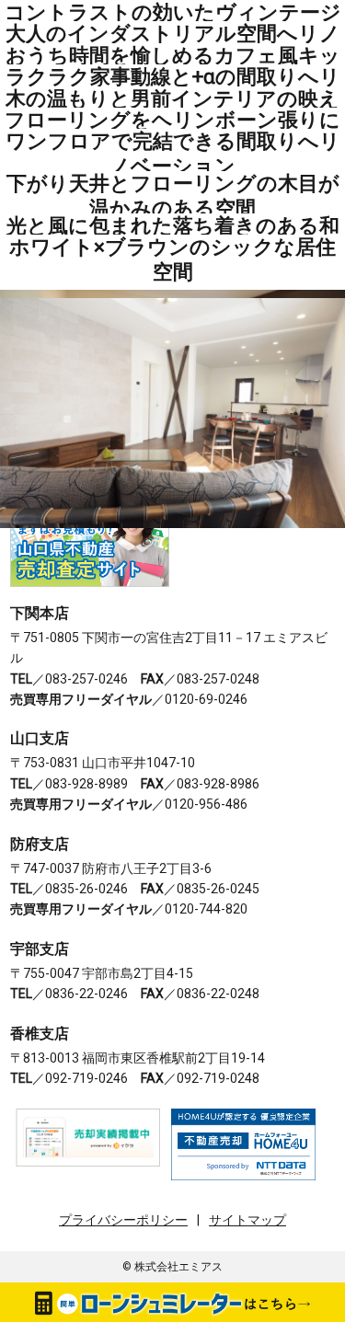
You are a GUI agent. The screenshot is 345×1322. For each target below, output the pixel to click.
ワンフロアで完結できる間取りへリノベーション (173, 153)
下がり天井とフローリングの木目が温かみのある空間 (172, 195)
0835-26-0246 (86, 888)
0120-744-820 (206, 909)
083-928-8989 (86, 783)
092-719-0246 (86, 1078)
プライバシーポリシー (123, 1220)
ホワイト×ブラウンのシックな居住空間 (172, 259)
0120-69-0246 (206, 699)
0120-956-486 (206, 804)
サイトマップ (247, 1220)
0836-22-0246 (86, 993)
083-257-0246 (86, 679)
